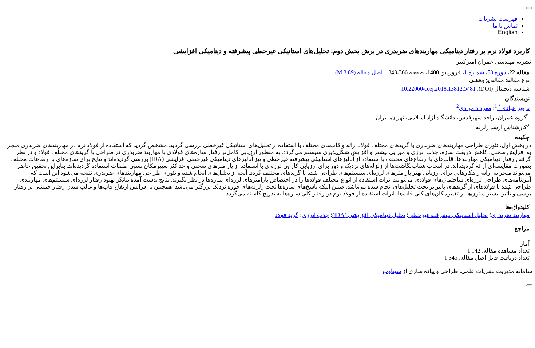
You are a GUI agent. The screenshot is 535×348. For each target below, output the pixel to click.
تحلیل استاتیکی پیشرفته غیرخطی (448, 215)
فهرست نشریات (498, 19)
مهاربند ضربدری (510, 215)
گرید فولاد (286, 215)
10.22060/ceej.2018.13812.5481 (438, 89)
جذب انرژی (315, 215)
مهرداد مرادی (475, 108)
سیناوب (392, 271)
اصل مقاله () (359, 72)
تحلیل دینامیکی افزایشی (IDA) (368, 215)
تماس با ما (505, 26)
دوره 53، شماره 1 (485, 72)
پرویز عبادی (514, 108)
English (508, 32)
